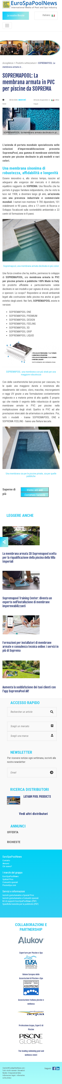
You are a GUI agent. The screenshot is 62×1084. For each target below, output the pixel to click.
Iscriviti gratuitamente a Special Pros (18, 895)
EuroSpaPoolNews (10, 876)
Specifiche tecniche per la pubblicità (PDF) (20, 904)
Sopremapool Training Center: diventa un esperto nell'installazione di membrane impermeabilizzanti (27, 602)
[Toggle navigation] (7, 25)
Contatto (6, 860)
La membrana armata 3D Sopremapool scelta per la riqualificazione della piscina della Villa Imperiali (29, 557)
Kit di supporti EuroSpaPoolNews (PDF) (19, 901)
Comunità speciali (10, 882)
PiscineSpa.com (9, 885)
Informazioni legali (9, 1075)
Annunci (5, 863)
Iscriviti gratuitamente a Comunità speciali (20, 898)
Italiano (46, 15)
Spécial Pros (7, 879)
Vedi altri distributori (33, 814)
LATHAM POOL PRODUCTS (37, 796)
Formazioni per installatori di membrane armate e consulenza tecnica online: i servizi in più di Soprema (30, 646)
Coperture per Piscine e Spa (31, 953)
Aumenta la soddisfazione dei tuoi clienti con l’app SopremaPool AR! (29, 689)
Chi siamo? (7, 866)
